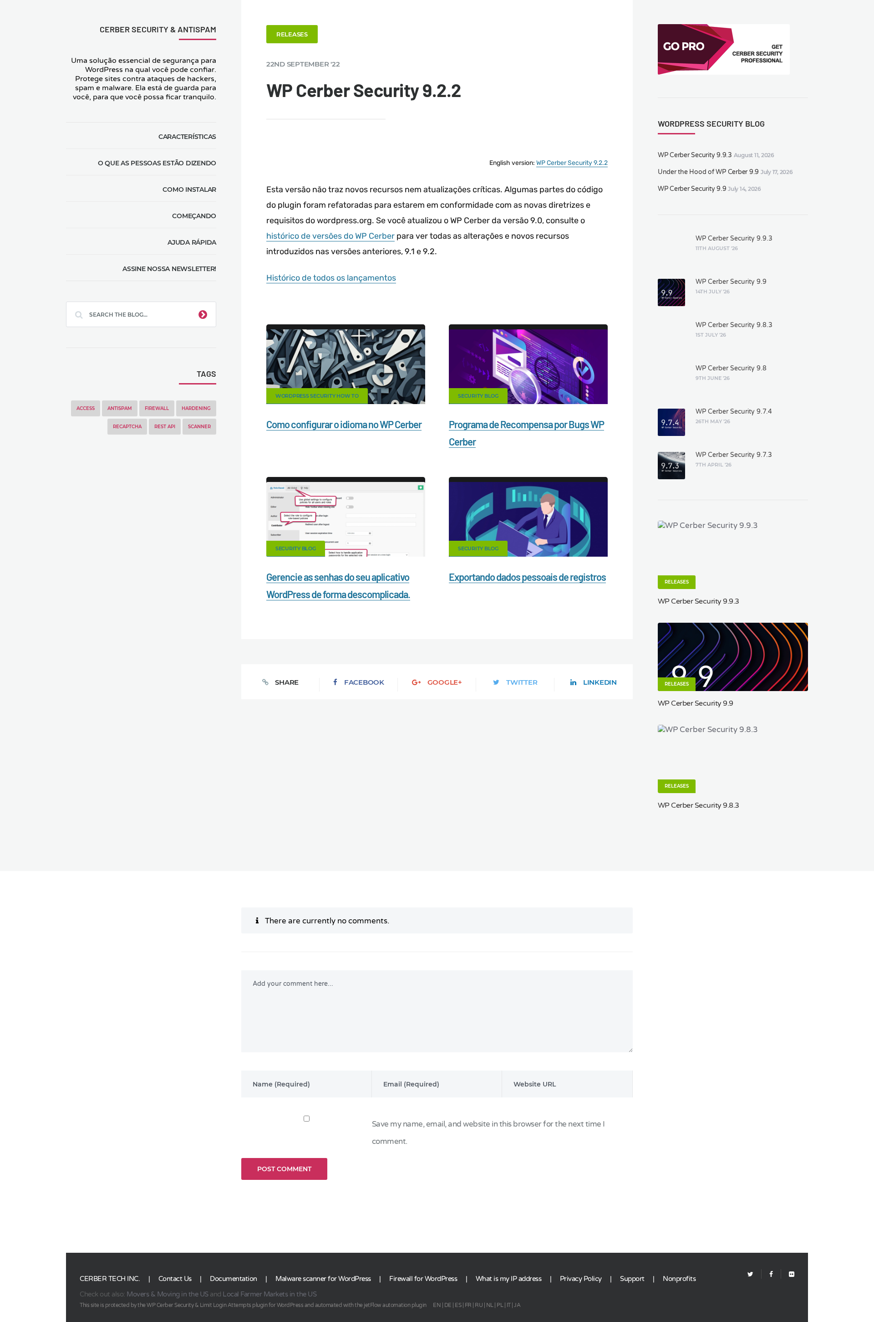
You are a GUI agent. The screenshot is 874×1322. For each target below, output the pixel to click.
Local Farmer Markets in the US (269, 1294)
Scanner (199, 427)
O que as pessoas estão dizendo (157, 163)
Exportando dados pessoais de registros (527, 577)
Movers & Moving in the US (167, 1294)
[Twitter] (750, 1274)
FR (468, 1305)
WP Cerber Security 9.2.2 (572, 163)
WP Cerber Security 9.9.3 (695, 155)
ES (458, 1305)
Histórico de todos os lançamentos (331, 278)
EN (437, 1305)
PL (500, 1305)
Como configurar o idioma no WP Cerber (344, 424)
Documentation (233, 1279)
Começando (194, 216)
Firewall (157, 408)
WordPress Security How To (317, 396)
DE (448, 1305)
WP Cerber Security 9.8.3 (734, 325)
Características (187, 137)
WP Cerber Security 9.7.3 (734, 455)
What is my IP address (509, 1279)
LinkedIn (600, 682)
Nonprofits (679, 1279)
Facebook (364, 682)
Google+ (444, 682)
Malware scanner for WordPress (323, 1279)
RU (479, 1305)
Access (85, 408)
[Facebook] (771, 1274)
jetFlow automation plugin (395, 1305)
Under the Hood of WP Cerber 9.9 (708, 172)
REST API (164, 427)
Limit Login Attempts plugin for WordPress (252, 1305)
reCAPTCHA (127, 427)
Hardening (196, 408)
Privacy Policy (581, 1279)
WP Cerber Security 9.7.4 (734, 411)
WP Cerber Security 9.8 (731, 368)
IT (509, 1305)
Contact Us (175, 1279)
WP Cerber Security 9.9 (692, 189)
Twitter (521, 682)
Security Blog (478, 396)
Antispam (119, 408)
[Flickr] (787, 1274)
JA (517, 1305)
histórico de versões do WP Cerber (330, 236)
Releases (292, 34)
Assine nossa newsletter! (169, 269)
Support (632, 1279)
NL (489, 1305)
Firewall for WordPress (423, 1279)
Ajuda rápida (192, 242)
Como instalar (189, 189)
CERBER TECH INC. (110, 1279)
